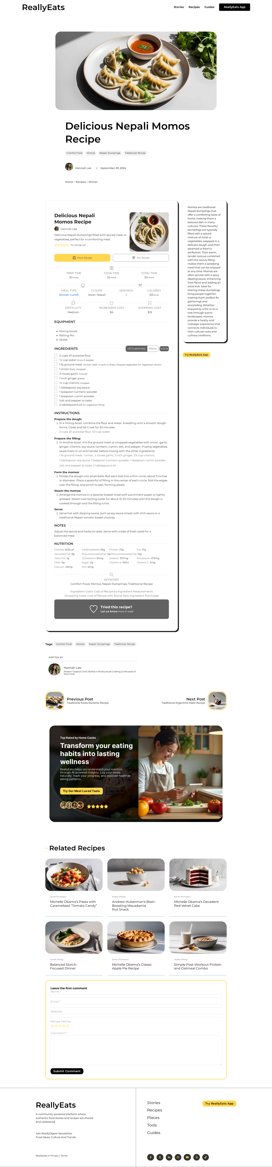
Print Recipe (84, 257)
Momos (91, 153)
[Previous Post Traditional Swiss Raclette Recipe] (54, 700)
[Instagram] (178, 1157)
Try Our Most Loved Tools (81, 791)
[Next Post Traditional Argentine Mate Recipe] (217, 700)
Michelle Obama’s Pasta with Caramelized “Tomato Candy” (73, 903)
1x (161, 348)
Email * (56, 1001)
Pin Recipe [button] (143, 257)
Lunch (74, 294)
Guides (209, 7)
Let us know (109, 611)
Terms (64, 1155)
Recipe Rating (61, 1021)
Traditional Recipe (135, 153)
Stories (179, 7)
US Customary (136, 348)
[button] (55, 245)
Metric (153, 348)
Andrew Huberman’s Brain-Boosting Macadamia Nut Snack (134, 905)
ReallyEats (43, 7)
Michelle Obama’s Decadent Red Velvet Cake (196, 903)
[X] (159, 1157)
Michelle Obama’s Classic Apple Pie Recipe (132, 966)
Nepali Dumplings (110, 153)
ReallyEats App (234, 7)
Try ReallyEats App (196, 354)
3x (167, 348)
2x (164, 348)
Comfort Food (74, 153)
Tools (152, 1125)
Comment (59, 1033)
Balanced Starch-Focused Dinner (63, 966)
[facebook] (150, 1157)
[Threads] (196, 1157)
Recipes (194, 7)
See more (116, 791)
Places (153, 1117)
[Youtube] (187, 1157)
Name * (56, 991)
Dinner (93, 181)
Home (69, 181)
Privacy (55, 1155)
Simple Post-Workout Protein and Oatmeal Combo (197, 966)
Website (56, 1011)
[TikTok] (205, 1157)
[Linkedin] (169, 1157)
